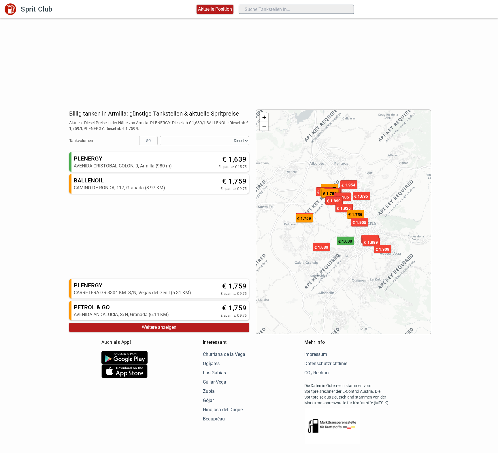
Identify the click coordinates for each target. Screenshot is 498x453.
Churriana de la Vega (224, 354)
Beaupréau (214, 419)
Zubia (209, 391)
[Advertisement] (249, 61)
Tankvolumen (81, 140)
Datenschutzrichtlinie (325, 363)
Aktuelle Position (215, 9)
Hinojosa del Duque (223, 409)
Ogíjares (211, 363)
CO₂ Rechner (317, 372)
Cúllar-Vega (214, 382)
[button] (345, 241)
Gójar (208, 400)
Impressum (315, 354)
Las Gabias (214, 372)
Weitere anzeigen (159, 327)
